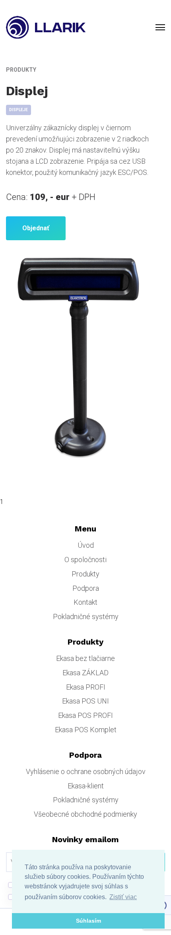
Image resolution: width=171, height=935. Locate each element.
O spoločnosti (85, 559)
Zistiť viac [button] (123, 897)
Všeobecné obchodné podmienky (85, 814)
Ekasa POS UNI (85, 701)
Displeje (18, 110)
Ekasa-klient (86, 786)
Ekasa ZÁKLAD (85, 672)
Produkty (85, 574)
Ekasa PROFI (85, 687)
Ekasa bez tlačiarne (85, 658)
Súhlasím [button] (88, 920)
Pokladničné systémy (86, 616)
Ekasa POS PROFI (85, 715)
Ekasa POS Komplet (86, 729)
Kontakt (85, 602)
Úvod (86, 545)
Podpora (85, 588)
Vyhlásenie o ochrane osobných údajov (86, 771)
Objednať (35, 228)
